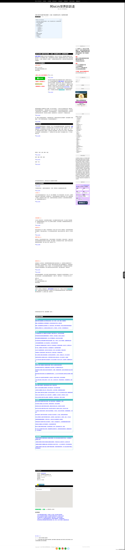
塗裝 (77, 169)
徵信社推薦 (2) (79, 130)
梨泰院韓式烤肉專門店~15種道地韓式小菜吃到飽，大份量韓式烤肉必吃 (49, 367)
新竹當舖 (79, 161)
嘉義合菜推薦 (40, 539)
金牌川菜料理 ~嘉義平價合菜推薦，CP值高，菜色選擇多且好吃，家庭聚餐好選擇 (48, 21)
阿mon (43, 16)
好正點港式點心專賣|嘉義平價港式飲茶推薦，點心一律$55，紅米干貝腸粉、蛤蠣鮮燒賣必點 (53, 340)
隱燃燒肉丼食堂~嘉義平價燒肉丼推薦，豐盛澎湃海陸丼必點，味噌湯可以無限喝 (50, 406)
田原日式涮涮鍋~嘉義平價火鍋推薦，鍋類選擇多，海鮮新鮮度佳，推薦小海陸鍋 (50, 397)
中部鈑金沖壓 (81, 177)
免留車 (84, 159)
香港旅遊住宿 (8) (79, 151)
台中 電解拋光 (80, 175)
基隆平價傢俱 (81, 159)
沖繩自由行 (66, 1)
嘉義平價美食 (54, 539)
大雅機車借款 (87, 166)
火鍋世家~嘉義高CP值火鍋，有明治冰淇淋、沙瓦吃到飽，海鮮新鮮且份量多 (50, 390)
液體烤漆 (82, 169)
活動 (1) (78, 140)
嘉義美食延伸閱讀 (39, 33)
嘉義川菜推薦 (45, 539)
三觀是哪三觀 (87, 173)
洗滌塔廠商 (77, 168)
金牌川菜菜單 (38, 24)
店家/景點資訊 (38, 34)
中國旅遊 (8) (78, 121)
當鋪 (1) (78, 144)
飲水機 (86, 159)
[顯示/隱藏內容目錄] (60, 20)
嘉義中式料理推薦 (38, 16)
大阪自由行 (60, 1)
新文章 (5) (78, 132)
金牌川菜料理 (40, 23)
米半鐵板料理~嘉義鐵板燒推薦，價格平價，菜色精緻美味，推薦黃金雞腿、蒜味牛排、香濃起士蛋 (53, 345)
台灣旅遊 (49, 1)
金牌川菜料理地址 (68, 539)
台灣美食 (44, 1)
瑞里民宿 (84, 160)
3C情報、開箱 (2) (79, 117)
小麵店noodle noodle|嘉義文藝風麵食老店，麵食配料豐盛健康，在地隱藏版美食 (50, 518)
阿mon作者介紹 (38, 1)
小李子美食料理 (62, 89)
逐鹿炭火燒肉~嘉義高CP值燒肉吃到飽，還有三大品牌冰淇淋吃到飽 (48, 365)
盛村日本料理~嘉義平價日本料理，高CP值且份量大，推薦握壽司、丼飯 (49, 401)
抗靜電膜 (78, 160)
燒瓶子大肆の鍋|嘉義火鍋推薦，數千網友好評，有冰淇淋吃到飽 (47, 387)
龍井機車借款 (81, 167)
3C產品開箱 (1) (79, 118)
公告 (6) (78, 123)
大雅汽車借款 (82, 166)
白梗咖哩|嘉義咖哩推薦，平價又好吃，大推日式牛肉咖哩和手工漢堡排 (49, 419)
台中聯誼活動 (78, 174)
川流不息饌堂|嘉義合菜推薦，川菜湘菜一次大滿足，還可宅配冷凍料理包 (49, 514)
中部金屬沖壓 (86, 177)
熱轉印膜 (81, 160)
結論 (37, 32)
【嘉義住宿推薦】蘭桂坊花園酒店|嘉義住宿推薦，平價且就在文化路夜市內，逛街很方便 (52, 441)
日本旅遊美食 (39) (79, 136)
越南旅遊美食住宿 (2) (80, 146)
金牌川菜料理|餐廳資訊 (39, 22)
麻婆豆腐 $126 (40, 31)
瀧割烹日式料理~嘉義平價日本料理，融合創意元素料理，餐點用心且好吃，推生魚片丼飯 (51, 408)
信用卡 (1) (78, 122)
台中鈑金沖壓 (82, 176)
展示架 (77, 161)
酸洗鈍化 (84, 175)
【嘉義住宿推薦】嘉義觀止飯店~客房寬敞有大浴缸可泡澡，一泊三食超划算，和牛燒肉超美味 (53, 444)
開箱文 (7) (78, 147)
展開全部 (77, 116)
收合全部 (80, 116)
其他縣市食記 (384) (79, 124)
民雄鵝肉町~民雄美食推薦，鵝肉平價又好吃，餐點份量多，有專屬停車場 (48, 352)
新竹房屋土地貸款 (82, 162)
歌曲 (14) (78, 138)
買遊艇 (81, 173)
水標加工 (79, 169)
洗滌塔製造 (81, 168)
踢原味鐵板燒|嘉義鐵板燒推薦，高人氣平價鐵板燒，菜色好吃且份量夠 (49, 338)
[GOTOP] (68, 548)
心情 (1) (78, 131)
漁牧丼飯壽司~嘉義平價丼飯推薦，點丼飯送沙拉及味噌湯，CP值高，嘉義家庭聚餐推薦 (51, 414)
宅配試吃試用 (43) (79, 129)
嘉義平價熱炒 (49, 539)
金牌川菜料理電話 (43, 540)
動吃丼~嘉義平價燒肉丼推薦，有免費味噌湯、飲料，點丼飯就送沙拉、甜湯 (50, 426)
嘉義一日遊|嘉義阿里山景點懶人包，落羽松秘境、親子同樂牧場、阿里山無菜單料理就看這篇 (53, 325)
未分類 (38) (78, 137)
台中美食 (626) (79, 125)
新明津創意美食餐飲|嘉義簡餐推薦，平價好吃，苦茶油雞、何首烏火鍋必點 (50, 335)
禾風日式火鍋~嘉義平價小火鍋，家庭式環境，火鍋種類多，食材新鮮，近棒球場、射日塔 (51, 394)
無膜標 (86, 169)
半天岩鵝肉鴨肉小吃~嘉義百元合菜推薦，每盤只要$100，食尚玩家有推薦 (49, 333)
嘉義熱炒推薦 (58, 539)
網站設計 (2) (78, 145)
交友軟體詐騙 (82, 174)
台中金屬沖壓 (87, 176)
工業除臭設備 (85, 168)
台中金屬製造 (78, 176)
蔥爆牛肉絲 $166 (40, 30)
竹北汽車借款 (86, 161)
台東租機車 (87, 160)
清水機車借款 (78, 166)
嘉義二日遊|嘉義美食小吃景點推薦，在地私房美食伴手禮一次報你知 (48, 323)
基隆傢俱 (77, 159)
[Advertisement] (54, 46)
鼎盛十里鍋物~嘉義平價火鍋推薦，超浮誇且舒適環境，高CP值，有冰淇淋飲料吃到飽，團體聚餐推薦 (54, 392)
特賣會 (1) (78, 143)
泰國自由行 (78, 1)
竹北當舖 (82, 161)
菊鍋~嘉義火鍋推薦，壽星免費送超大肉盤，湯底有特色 (46, 385)
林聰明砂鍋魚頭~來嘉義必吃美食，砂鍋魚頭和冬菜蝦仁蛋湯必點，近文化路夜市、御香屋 (51, 357)
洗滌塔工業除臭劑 (86, 167)
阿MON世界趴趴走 (62, 6)
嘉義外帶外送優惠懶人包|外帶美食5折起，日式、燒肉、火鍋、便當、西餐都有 (50, 320)
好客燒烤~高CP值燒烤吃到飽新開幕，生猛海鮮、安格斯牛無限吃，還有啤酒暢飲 (50, 377)
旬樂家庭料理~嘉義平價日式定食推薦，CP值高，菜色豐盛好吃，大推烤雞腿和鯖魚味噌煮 (52, 421)
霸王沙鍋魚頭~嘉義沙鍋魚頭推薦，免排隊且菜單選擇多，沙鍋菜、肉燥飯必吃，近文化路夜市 (52, 354)
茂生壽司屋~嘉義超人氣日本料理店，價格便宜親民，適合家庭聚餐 (47, 403)
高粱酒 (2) (78, 152)
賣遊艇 (84, 173)
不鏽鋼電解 (87, 175)
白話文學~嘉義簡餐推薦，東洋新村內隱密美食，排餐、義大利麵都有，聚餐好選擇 (50, 350)
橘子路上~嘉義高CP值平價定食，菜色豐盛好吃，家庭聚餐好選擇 (48, 347)
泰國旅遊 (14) (79, 139)
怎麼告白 (86, 174)
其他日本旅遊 (72, 1)
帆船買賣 (78, 173)
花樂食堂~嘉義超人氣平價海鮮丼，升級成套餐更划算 (45, 424)
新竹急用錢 (87, 162)
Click (124, 275)
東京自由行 (54, 1)
